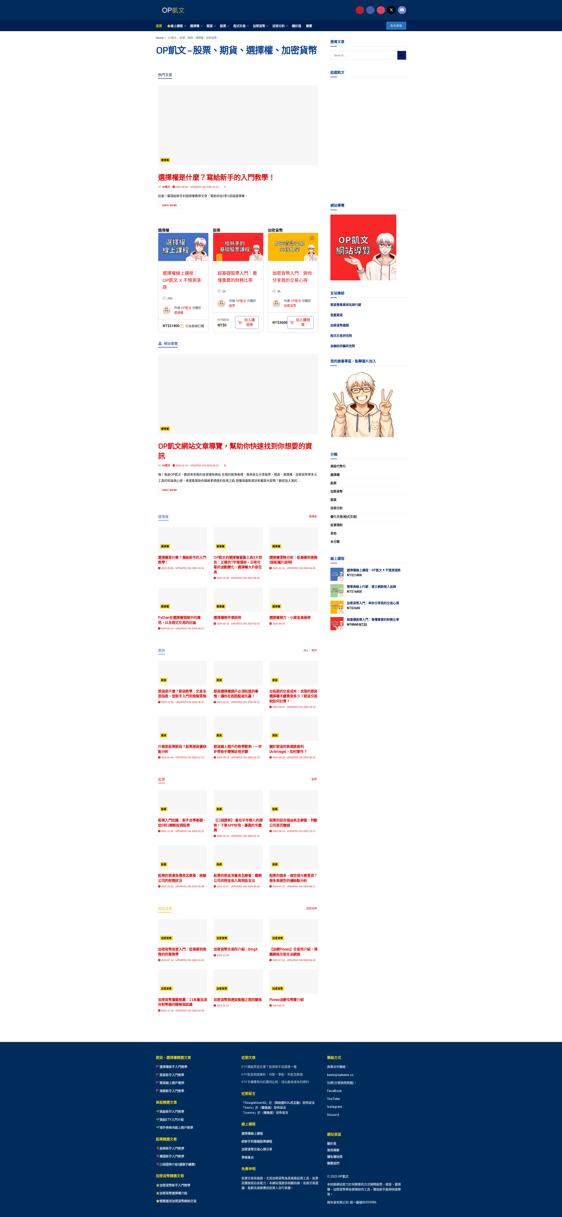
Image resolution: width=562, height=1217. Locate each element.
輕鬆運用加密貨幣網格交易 (178, 1201)
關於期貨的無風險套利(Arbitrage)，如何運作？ (288, 749)
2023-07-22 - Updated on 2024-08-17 (293, 886)
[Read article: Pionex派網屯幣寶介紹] (293, 981)
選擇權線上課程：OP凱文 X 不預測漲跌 (182, 280)
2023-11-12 (222, 1005)
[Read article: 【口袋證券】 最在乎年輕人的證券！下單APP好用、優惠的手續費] (238, 802)
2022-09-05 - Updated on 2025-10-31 (197, 187)
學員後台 (247, 1157)
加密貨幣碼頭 (339, 325)
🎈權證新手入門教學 (170, 1156)
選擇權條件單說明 (227, 617)
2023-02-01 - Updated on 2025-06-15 (238, 702)
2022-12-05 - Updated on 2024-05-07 (182, 702)
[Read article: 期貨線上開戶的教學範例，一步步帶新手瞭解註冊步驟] (238, 728)
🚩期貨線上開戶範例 (170, 1083)
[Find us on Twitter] (391, 10)
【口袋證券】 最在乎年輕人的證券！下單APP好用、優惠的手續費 (238, 825)
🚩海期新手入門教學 (170, 1091)
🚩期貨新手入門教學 (170, 1075)
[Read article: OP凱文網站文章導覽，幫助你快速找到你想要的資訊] (238, 394)
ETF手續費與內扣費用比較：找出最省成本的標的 (275, 1082)
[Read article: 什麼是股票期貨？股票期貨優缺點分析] (182, 728)
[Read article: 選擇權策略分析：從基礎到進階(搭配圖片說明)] (293, 539)
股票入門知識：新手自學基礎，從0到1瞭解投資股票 (182, 822)
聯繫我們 (333, 1163)
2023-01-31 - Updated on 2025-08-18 (197, 465)
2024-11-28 (222, 955)
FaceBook (334, 1091)
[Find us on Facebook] (370, 10)
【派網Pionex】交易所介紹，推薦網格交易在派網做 (293, 951)
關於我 (296, 25)
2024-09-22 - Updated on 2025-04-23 (238, 757)
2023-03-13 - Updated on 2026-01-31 (238, 836)
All (306, 650)
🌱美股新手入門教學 (170, 1111)
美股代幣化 (338, 466)
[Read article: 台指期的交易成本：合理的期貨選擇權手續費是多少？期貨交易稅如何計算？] (293, 673)
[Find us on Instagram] (381, 10)
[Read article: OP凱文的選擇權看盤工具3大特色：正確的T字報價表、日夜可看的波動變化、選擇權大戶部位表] (238, 539)
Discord (333, 1115)
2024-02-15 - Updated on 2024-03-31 (238, 623)
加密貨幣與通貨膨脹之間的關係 (238, 999)
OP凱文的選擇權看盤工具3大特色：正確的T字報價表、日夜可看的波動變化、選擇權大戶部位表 (238, 565)
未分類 (335, 541)
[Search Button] (401, 55)
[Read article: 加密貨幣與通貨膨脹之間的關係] (238, 981)
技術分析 (278, 25)
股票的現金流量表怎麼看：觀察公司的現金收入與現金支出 (238, 878)
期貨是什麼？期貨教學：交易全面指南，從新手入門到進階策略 (182, 693)
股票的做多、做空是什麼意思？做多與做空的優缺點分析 (293, 878)
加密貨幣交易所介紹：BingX (235, 949)
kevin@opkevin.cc (340, 1075)
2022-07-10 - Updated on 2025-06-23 (293, 960)
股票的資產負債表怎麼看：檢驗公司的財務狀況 (182, 878)
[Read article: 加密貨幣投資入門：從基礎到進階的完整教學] (182, 931)
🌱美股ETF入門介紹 (170, 1119)
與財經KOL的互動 (287, 1102)
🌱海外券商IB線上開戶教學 (174, 1127)
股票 (223, 25)
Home (160, 37)
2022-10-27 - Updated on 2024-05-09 (238, 886)
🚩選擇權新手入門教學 (171, 1067)
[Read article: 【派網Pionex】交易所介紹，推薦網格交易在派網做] (293, 931)
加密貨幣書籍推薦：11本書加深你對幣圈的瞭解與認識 (182, 1002)
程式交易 (239, 25)
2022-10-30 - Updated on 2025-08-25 (238, 578)
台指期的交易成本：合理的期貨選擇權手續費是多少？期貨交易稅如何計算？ (293, 696)
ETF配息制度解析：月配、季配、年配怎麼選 (272, 1074)
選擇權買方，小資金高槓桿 (290, 617)
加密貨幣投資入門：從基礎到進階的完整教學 (182, 951)
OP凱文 (166, 187)
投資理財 (336, 525)
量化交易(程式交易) (343, 516)
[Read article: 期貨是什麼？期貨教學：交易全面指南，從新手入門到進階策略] (182, 673)
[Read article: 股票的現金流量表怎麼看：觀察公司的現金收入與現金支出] (238, 857)
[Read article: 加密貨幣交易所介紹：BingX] (238, 931)
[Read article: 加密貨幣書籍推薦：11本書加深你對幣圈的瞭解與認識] (182, 981)
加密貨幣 (259, 25)
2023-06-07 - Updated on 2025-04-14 (293, 707)
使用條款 (333, 1150)
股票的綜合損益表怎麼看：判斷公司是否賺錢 (293, 822)
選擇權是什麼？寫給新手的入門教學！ (216, 177)
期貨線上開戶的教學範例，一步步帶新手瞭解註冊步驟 (238, 749)
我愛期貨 (336, 315)
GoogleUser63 (255, 1102)
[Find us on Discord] (402, 10)
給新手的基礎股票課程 (256, 1141)
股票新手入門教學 (172, 1148)
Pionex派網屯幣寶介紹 (286, 999)
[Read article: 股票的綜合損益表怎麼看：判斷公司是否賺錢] (293, 802)
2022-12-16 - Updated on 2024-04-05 (293, 568)
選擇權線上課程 (252, 1133)
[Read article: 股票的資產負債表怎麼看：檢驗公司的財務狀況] (182, 857)
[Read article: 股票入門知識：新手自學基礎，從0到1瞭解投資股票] (182, 802)
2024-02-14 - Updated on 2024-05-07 (182, 628)
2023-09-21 (278, 1005)
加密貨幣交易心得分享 (256, 1149)
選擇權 (194, 25)
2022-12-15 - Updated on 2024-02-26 (182, 1010)
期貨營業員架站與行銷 (345, 304)
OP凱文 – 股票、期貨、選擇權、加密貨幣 (192, 37)
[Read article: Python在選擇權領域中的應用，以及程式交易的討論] (182, 599)
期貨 (210, 25)
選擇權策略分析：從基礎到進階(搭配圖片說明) (293, 560)
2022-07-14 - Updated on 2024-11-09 (182, 960)
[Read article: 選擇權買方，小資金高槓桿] (293, 599)
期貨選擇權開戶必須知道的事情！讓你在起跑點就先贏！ (236, 693)
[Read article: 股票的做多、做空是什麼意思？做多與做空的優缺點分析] (293, 857)
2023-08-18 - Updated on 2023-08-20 (293, 757)
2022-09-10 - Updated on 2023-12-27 (293, 831)
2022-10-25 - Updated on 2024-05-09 (182, 886)
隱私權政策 (334, 1156)
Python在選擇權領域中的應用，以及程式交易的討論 (179, 620)
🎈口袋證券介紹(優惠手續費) (176, 1164)
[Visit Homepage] (172, 10)
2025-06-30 (278, 623)
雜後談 (266, 1108)
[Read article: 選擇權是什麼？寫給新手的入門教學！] (238, 125)
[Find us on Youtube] (360, 10)
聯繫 (309, 25)
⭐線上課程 (175, 25)
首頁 (159, 25)
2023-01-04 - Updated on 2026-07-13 (182, 757)
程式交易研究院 (341, 335)
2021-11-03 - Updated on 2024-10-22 (182, 831)
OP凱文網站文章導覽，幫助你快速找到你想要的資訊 (235, 451)
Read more (171, 204)
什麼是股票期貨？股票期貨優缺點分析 (182, 749)
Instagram (334, 1107)
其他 (333, 533)
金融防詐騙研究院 (342, 346)
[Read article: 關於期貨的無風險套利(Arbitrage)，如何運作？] (293, 728)
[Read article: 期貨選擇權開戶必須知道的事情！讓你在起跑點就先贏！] (238, 673)
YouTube (333, 1099)
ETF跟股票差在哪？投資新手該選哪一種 (269, 1067)
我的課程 (396, 25)
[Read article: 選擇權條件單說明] (238, 599)
